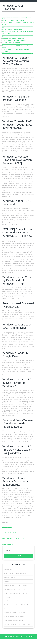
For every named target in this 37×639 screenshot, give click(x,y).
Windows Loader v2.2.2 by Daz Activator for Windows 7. (17, 44)
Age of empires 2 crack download (15, 573)
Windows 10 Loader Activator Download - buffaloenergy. (17, 53)
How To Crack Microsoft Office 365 (13, 538)
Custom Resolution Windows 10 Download (17, 624)
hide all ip (7, 581)
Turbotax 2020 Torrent (9, 532)
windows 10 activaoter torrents (14, 620)
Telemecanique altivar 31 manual (14, 612)
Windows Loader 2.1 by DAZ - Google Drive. (14, 40)
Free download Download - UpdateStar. (13, 38)
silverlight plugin (9, 577)
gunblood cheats (9, 601)
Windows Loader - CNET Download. (12, 29)
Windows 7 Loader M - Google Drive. (12, 42)
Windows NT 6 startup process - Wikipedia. (14, 20)
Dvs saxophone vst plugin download (15, 585)
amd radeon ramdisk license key (14, 589)
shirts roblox (8, 569)
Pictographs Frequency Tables (14, 616)
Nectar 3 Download (8, 544)
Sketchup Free (7, 527)
